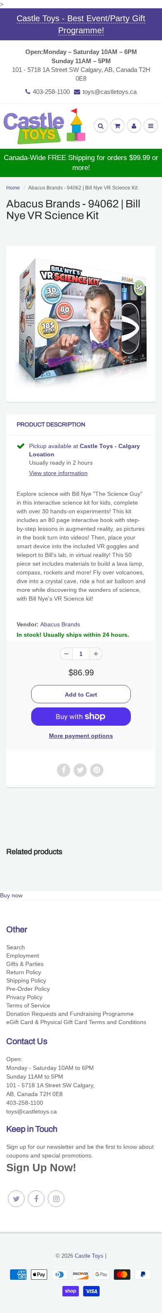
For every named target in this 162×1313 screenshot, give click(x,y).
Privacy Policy (24, 997)
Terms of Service (28, 1005)
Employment (22, 955)
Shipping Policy (26, 980)
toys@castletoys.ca (110, 91)
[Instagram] (56, 1198)
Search (15, 947)
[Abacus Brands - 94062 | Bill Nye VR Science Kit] (81, 323)
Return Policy (23, 972)
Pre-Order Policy (28, 988)
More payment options (81, 735)
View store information (58, 473)
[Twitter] (16, 1198)
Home (13, 188)
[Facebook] (36, 1198)
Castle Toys (89, 1256)
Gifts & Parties (25, 964)
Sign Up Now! (41, 1167)
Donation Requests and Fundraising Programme (70, 1013)
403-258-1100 (51, 91)
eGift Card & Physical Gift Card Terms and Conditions (76, 1022)
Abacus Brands (60, 624)
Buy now (11, 895)
